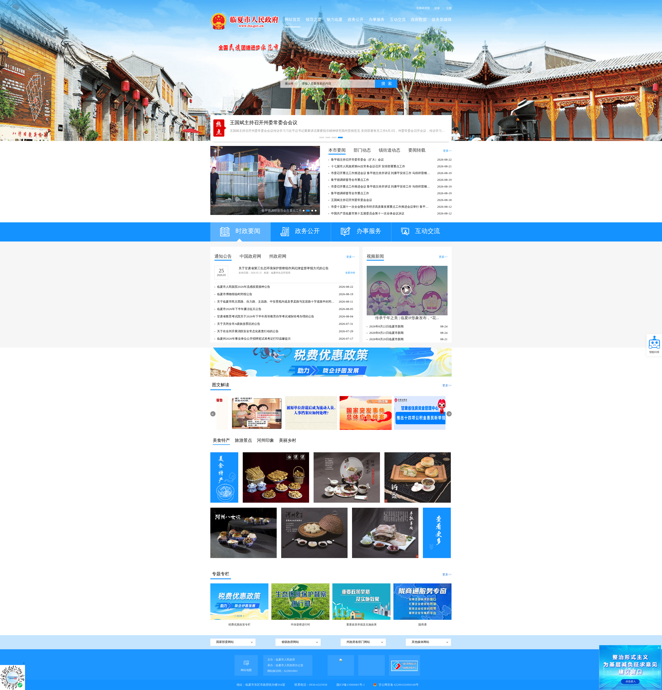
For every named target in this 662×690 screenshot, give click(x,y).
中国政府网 (250, 256)
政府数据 (419, 19)
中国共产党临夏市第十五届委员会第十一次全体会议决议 (367, 213)
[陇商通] (422, 601)
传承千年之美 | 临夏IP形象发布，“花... (407, 318)
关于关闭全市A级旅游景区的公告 (238, 324)
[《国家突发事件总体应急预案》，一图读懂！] (303, 413)
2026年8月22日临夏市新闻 (386, 326)
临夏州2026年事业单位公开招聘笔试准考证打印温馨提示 (254, 338)
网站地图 (246, 670)
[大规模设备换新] (331, 361)
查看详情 (350, 273)
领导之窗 (314, 19)
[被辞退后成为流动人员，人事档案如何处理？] (248, 413)
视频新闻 (375, 256)
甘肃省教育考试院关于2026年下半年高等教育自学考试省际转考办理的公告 (265, 316)
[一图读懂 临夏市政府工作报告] (412, 413)
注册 (449, 8)
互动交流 (398, 19)
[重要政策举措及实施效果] (361, 601)
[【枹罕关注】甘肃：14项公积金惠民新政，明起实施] (357, 413)
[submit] (386, 84)
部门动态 (362, 150)
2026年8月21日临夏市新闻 (386, 332)
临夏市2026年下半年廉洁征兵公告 (239, 309)
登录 (437, 8)
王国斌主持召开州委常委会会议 (351, 200)
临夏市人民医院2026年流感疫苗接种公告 (243, 286)
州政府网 (277, 256)
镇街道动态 (389, 150)
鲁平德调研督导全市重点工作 (350, 179)
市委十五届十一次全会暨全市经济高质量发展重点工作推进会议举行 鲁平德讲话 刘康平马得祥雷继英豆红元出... (381, 206)
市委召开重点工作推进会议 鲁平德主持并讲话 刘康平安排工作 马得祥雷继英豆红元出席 (381, 173)
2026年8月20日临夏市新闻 (386, 339)
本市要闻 (337, 150)
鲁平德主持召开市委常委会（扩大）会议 (357, 159)
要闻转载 (416, 150)
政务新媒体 (442, 19)
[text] (337, 84)
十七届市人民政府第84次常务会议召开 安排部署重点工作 (368, 166)
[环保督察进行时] (300, 601)
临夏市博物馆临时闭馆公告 (234, 294)
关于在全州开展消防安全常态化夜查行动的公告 (248, 331)
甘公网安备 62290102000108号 (398, 684)
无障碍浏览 (423, 8)
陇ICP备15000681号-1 (351, 684)
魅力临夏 (335, 19)
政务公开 (356, 19)
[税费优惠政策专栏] (239, 601)
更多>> (447, 150)
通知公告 (223, 256)
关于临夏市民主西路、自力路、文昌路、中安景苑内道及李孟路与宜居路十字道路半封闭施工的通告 (275, 301)
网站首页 (292, 19)
